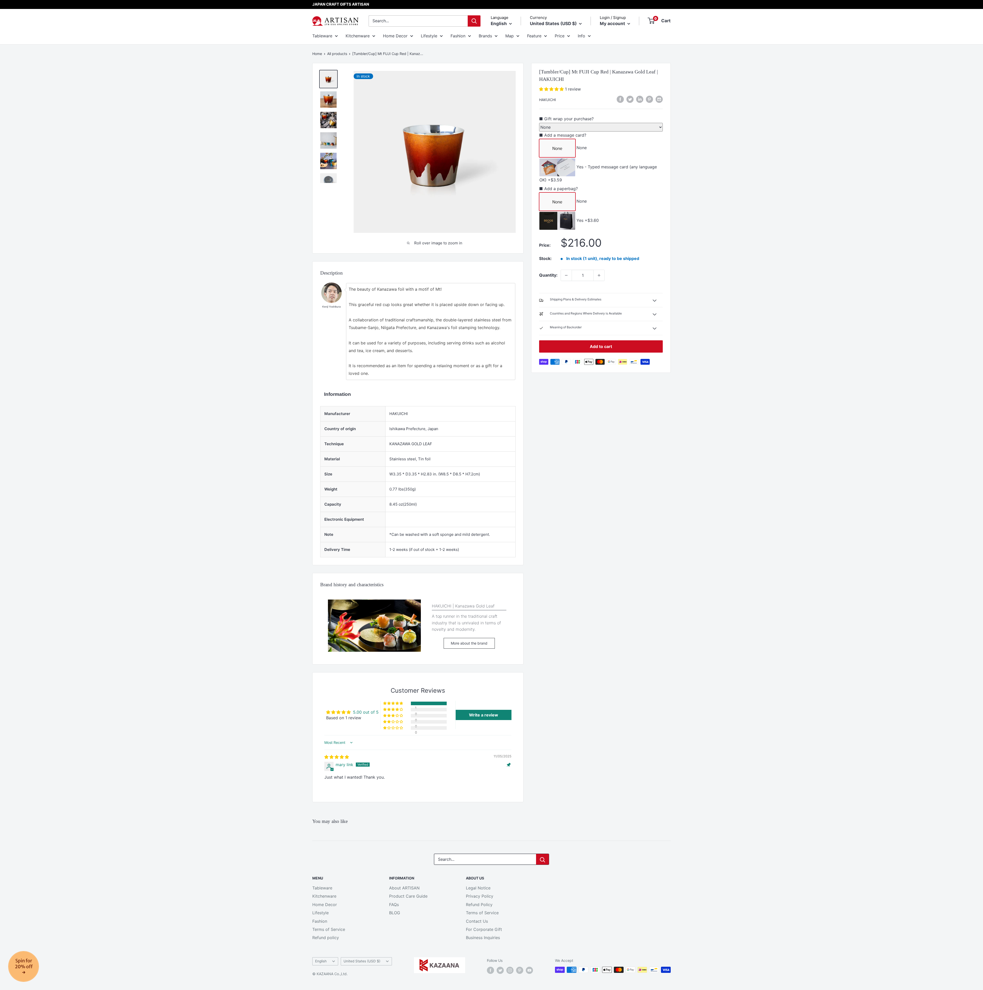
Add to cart (601, 346)
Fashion (458, 35)
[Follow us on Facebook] (490, 970)
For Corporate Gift (484, 929)
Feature (534, 35)
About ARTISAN (404, 887)
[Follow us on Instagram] (510, 970)
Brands (485, 35)
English (321, 961)
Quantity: (548, 275)
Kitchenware (358, 35)
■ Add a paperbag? (558, 188)
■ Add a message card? (562, 135)
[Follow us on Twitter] (500, 970)
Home (317, 53)
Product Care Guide (408, 896)
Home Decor (395, 35)
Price (559, 35)
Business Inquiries (483, 937)
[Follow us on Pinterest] (519, 970)
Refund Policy (479, 904)
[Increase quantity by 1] (599, 275)
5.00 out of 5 (366, 712)
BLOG (394, 912)
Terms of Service (328, 929)
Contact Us (477, 921)
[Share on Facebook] (620, 99)
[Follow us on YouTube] (529, 970)
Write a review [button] (483, 714)
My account (613, 23)
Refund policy (325, 937)
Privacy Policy (479, 896)
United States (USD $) (362, 961)
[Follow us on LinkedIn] (639, 99)
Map (509, 35)
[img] (336, 756)
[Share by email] (659, 99)
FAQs (394, 904)
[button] (552, 89)
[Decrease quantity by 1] (566, 275)
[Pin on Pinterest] (649, 99)
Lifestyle (429, 35)
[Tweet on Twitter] (630, 99)
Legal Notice (478, 887)
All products (337, 53)
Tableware (322, 35)
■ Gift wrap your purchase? (566, 118)
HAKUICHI (547, 99)
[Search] (474, 21)
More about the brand (469, 643)
